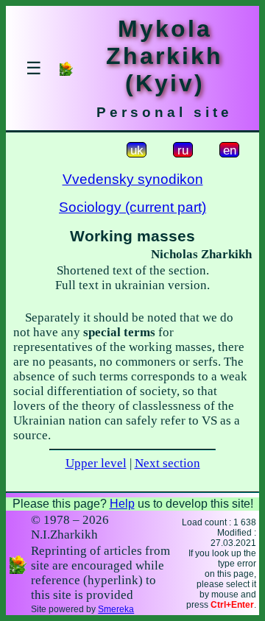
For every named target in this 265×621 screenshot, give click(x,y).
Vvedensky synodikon (133, 179)
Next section (167, 463)
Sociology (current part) (132, 207)
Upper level (96, 463)
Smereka (116, 609)
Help (122, 503)
